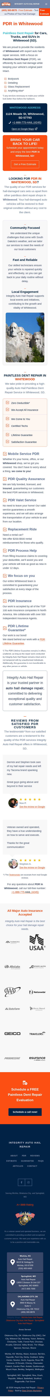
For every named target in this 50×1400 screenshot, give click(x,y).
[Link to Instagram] (28, 1182)
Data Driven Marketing (32, 1390)
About (14, 1156)
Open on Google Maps (23, 129)
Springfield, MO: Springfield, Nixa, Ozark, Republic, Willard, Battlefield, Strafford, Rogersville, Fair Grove (25, 1378)
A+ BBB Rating (25, 1204)
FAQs (41, 1161)
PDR (24, 1156)
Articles (18, 1166)
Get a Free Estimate (25, 164)
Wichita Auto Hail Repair (31, 1317)
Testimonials (14, 875)
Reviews (35, 1156)
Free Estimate (25, 10)
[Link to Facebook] (21, 1182)
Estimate (11, 1161)
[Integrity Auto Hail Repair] (6, 4)
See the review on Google (32, 807)
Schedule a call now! (25, 1112)
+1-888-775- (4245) (25, 892)
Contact (32, 1166)
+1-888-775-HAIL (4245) (26, 122)
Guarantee (27, 1161)
